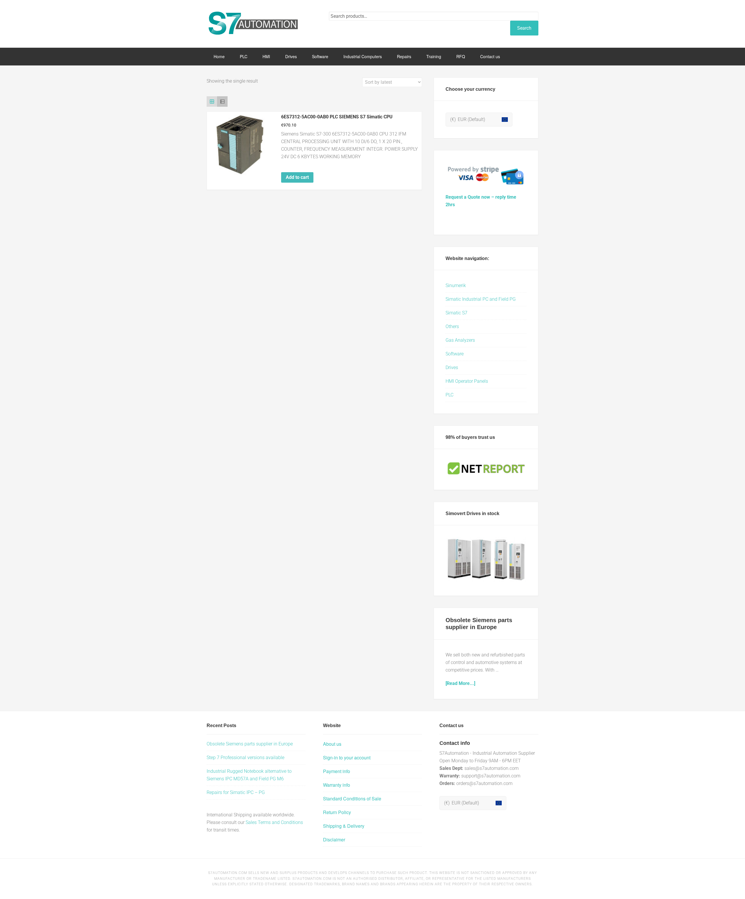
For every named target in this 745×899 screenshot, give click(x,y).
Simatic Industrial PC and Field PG (481, 299)
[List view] (222, 101)
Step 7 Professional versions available (245, 757)
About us (332, 743)
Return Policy (337, 812)
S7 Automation (253, 23)
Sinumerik (456, 285)
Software (455, 354)
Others (452, 326)
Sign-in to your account (346, 757)
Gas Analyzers (460, 340)
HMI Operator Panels (467, 381)
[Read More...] (460, 683)
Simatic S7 (456, 313)
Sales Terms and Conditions (274, 822)
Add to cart (297, 177)
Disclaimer (334, 839)
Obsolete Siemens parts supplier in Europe (250, 744)
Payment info (336, 771)
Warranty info (336, 784)
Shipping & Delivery (343, 826)
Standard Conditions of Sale (352, 798)
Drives (452, 367)
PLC (449, 395)
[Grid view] (212, 101)
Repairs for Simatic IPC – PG (236, 792)
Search (524, 28)
